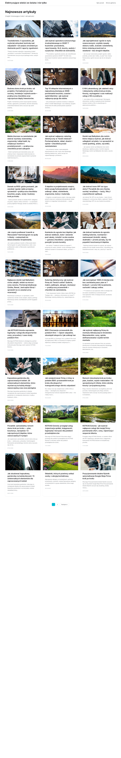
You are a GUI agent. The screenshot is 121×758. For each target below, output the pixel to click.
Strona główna (111, 3)
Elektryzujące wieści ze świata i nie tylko (26, 3)
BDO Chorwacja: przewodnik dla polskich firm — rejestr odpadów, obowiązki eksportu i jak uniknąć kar (60, 332)
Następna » (64, 504)
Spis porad (100, 3)
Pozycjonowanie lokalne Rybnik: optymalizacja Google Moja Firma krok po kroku (97, 476)
